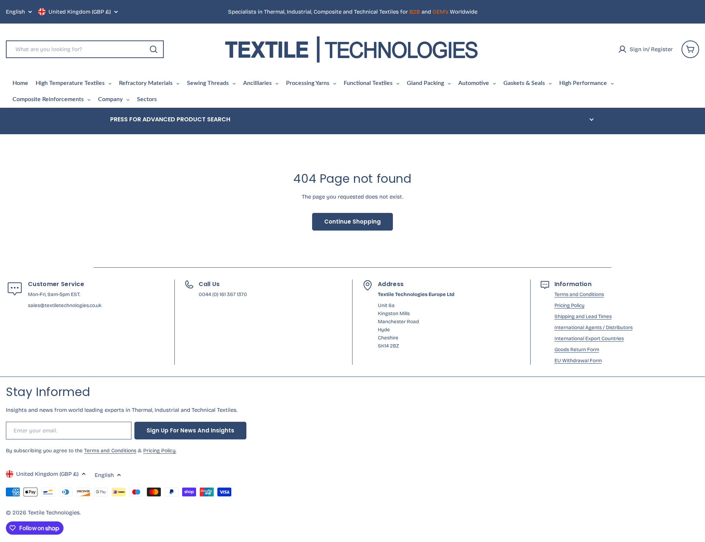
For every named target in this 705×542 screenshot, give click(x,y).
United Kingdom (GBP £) (79, 11)
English (15, 12)
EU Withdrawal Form (578, 360)
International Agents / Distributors (593, 327)
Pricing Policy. (159, 450)
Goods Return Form (576, 349)
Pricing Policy (569, 305)
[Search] (153, 49)
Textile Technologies (54, 512)
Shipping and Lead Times (583, 316)
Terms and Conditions (579, 294)
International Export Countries (589, 338)
